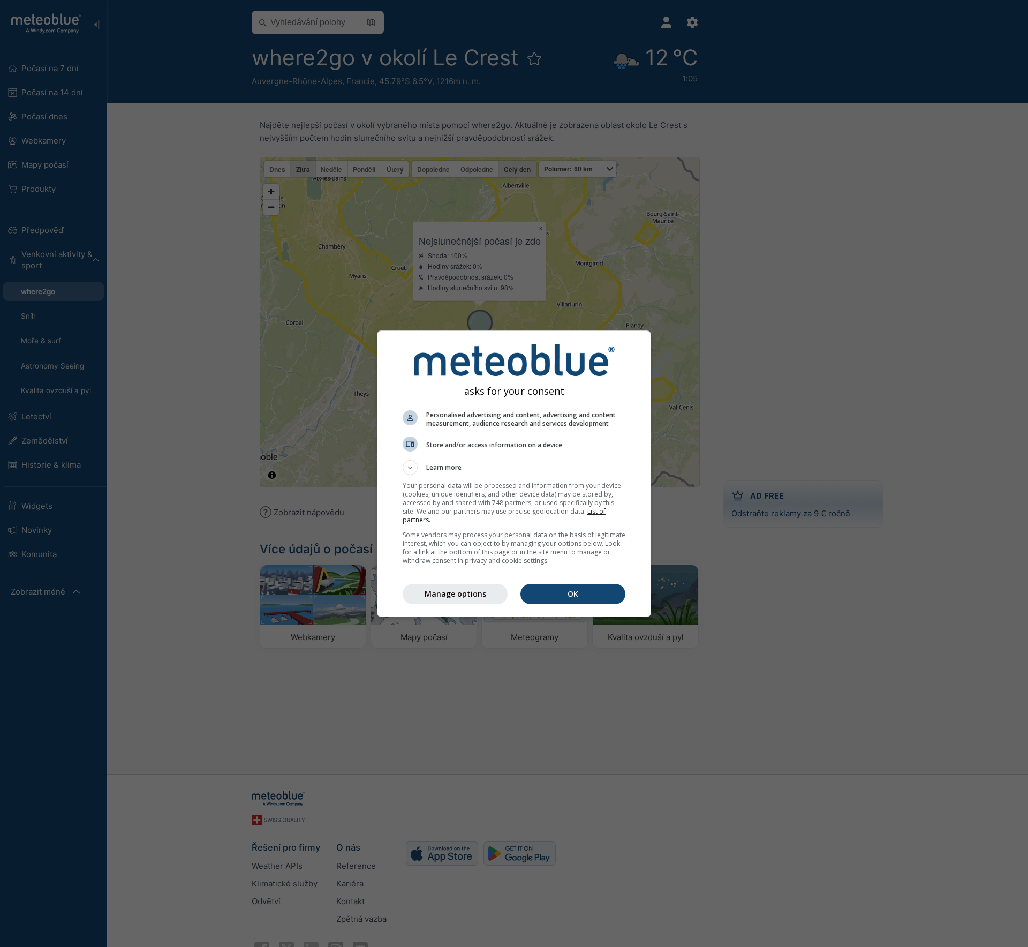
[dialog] (514, 473)
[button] (514, 467)
